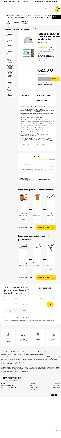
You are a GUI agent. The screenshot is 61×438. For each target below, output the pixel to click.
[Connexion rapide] (57, 6)
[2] (41, 47)
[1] (39, 47)
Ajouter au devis (44, 79)
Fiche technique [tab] (43, 100)
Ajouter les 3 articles (44, 227)
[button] (57, 430)
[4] (44, 47)
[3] (43, 47)
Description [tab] (27, 95)
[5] (46, 47)
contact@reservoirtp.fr (9, 385)
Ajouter (54, 78)
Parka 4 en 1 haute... (23, 213)
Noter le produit (44, 179)
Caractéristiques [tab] (43, 95)
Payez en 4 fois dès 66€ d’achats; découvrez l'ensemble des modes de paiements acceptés (45, 84)
